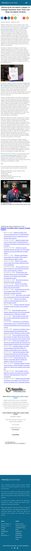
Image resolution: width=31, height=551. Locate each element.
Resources (4, 535)
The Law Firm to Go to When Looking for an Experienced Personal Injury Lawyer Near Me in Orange (16, 268)
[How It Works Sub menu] (10, 524)
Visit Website (15, 429)
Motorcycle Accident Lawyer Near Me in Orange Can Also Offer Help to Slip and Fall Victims (16, 285)
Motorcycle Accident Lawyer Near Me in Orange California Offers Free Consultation (16, 263)
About (3, 529)
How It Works (5, 523)
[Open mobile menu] (26, 2)
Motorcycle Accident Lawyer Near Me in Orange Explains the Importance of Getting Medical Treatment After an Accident (17, 342)
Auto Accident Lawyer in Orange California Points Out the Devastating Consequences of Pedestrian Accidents (17, 312)
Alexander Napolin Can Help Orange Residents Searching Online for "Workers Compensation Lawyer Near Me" (16, 348)
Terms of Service (20, 525)
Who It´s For (5, 525)
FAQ (2, 533)
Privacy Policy (19, 523)
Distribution (4, 531)
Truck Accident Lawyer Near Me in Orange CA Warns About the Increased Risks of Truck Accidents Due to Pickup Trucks (17, 337)
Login (17, 539)
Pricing (3, 527)
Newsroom (18, 537)
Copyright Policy (20, 527)
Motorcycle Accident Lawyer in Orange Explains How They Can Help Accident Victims (15, 301)
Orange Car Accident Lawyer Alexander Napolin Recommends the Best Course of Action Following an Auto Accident (17, 331)
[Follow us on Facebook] (14, 548)
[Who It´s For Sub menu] (10, 525)
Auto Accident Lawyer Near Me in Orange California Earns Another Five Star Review (16, 318)
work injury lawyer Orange (9, 155)
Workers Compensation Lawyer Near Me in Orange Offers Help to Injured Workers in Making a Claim (16, 257)
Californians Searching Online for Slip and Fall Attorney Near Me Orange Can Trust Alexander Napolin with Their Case (16, 354)
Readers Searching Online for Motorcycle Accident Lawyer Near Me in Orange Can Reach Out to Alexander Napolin (17, 380)
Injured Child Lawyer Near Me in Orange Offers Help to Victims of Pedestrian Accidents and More (16, 291)
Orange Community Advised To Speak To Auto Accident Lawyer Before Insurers (17, 306)
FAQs (17, 529)
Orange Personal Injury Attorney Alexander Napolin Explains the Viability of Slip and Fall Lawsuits (15, 359)
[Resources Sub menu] (8, 535)
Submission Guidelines (18, 532)
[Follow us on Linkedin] (17, 548)
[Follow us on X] (11, 548)
